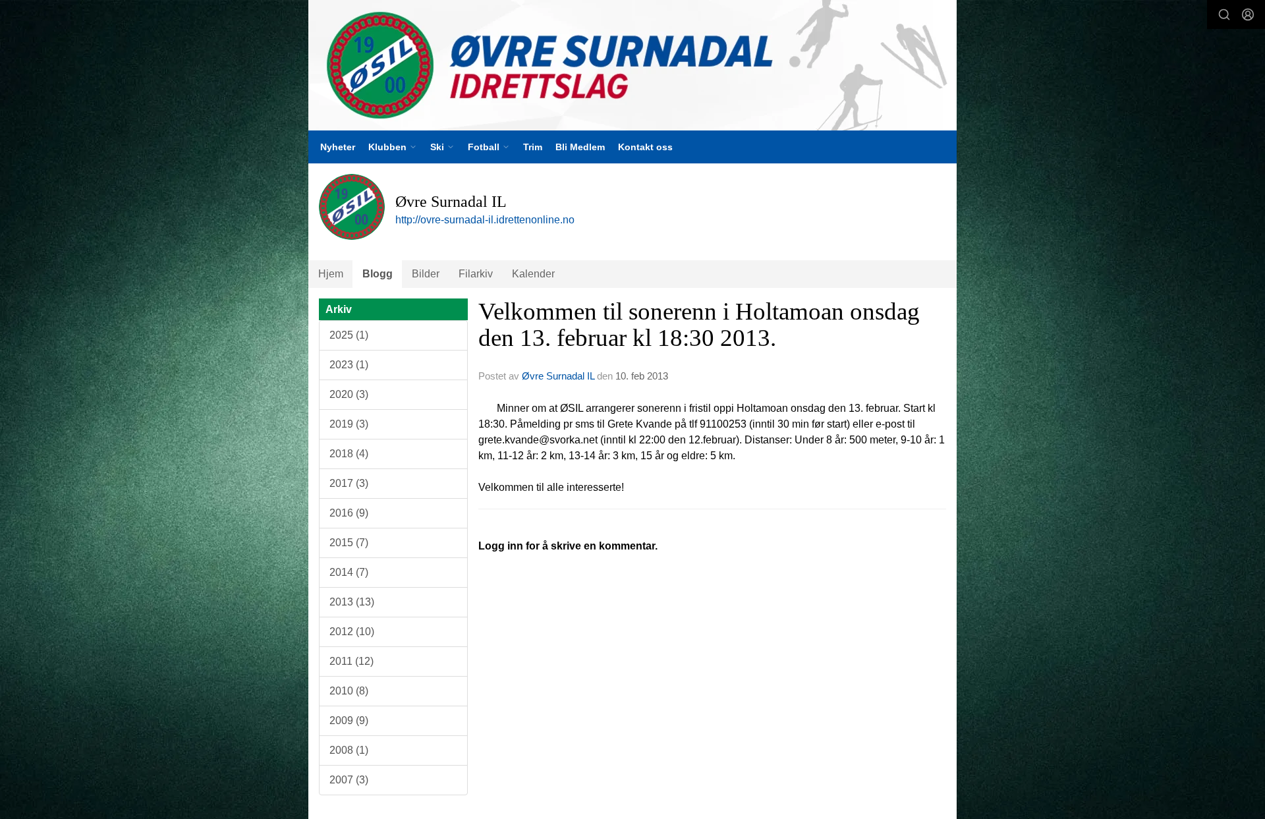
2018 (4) (348, 453)
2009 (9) (348, 720)
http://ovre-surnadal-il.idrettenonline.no (485, 219)
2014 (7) (348, 572)
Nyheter (337, 147)
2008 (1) (348, 750)
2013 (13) (351, 601)
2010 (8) (348, 690)
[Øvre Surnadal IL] (632, 65)
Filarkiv (476, 273)
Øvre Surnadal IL (558, 375)
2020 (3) (348, 394)
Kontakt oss (645, 147)
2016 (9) (348, 513)
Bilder (425, 273)
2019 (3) (348, 424)
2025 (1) (348, 335)
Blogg (377, 273)
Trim (532, 147)
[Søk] (1224, 14)
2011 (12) (351, 661)
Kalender (533, 273)
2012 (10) (351, 631)
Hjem (330, 273)
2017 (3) (348, 483)
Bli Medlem (580, 147)
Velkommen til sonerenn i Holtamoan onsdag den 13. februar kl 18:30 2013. (699, 325)
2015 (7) (348, 542)
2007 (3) (348, 779)
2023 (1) (348, 364)
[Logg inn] (1248, 14)
